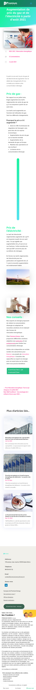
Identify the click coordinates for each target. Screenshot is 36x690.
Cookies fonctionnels (8, 681)
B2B (10, 51)
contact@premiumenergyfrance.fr (15, 577)
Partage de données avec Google (11, 674)
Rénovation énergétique (24, 51)
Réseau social (6, 679)
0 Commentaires (14, 56)
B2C (14, 51)
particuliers (19, 341)
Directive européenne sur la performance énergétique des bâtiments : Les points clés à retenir (17, 477)
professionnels (10, 343)
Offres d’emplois (8, 597)
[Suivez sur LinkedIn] (6, 585)
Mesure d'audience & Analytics (10, 676)
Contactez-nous (14, 606)
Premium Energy (15, 336)
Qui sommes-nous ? (9, 594)
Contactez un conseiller (15, 371)
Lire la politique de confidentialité (9, 669)
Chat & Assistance (7, 678)
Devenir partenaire (9, 600)
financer (9, 354)
